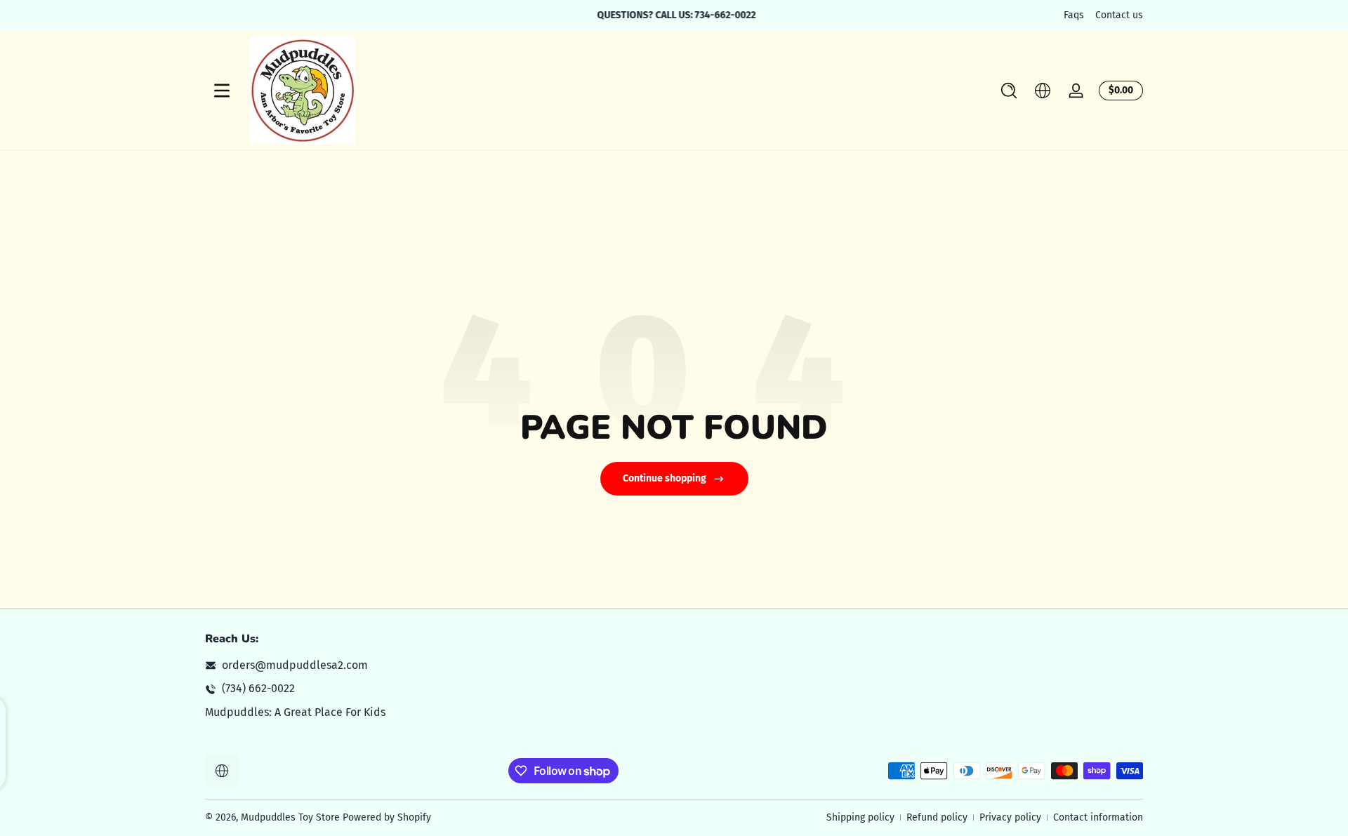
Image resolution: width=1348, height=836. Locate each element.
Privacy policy (1010, 817)
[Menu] (222, 90)
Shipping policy (860, 817)
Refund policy (936, 817)
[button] (1009, 90)
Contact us (1119, 15)
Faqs (1074, 15)
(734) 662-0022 (258, 688)
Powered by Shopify (387, 817)
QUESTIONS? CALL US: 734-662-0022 (674, 15)
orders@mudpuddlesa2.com (295, 665)
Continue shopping (664, 478)
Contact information (1098, 817)
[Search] (1008, 90)
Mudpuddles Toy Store (290, 817)
